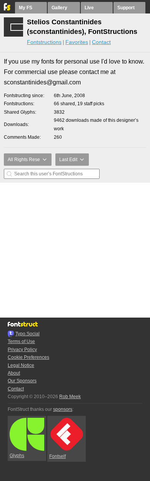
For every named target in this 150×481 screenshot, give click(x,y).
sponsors (62, 409)
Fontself (57, 456)
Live (89, 7)
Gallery (59, 7)
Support (126, 7)
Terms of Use (21, 341)
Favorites (76, 42)
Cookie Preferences (28, 357)
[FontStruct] (7, 9)
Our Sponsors (22, 380)
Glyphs (17, 455)
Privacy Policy (22, 349)
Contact (101, 42)
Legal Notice (21, 365)
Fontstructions (44, 42)
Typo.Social (27, 333)
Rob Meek (70, 396)
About (14, 373)
